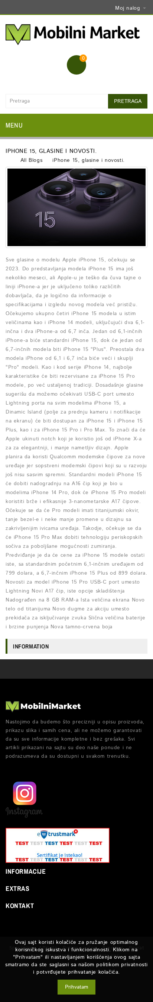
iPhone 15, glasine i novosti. (88, 160)
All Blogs (31, 160)
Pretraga (127, 101)
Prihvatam (76, 987)
